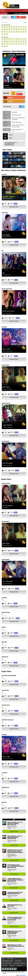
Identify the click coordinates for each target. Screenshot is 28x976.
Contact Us (19, 965)
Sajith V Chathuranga (16, 122)
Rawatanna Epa (5, 690)
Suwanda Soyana (6, 705)
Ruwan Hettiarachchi (16, 115)
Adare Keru (4, 174)
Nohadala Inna (5, 657)
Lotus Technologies (22, 975)
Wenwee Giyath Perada (7, 289)
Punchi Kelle (4, 772)
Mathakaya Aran (5, 787)
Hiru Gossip (4, 965)
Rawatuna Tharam (6, 612)
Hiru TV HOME (10, 958)
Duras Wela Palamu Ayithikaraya (9, 675)
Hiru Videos (12, 965)
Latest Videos (18, 961)
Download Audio (14, 831)
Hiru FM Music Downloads (19, 963)
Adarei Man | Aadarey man (7, 720)
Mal (2, 250)
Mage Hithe (4, 642)
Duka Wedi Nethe (5, 441)
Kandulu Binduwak (6, 403)
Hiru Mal (3, 627)
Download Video (14, 207)
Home (3, 958)
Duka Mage (4, 597)
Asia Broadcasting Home (7, 961)
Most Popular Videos (7, 963)
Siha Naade (4, 327)
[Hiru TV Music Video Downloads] (10, 4)
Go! (25, 22)
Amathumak (14, 112)
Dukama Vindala (5, 365)
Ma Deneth (4, 802)
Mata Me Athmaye (6, 483)
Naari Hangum (5, 212)
